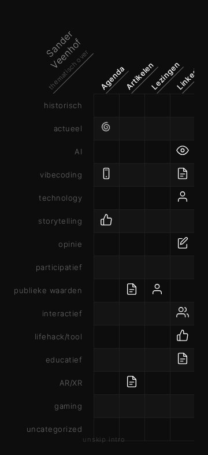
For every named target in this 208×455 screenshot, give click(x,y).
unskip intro (104, 439)
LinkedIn (190, 76)
